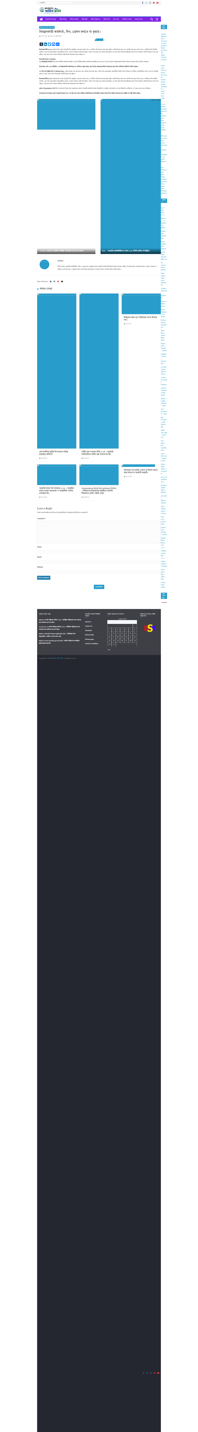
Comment (41, 518)
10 (113, 633)
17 (113, 637)
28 (130, 640)
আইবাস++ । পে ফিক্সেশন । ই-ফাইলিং (163, 223)
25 (118, 640)
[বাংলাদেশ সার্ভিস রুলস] (41, 19)
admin (51, 36)
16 (109, 637)
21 (130, 637)
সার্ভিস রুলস (106, 19)
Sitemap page (89, 639)
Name (39, 547)
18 (117, 637)
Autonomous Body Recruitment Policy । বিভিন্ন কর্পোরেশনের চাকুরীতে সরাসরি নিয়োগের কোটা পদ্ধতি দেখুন (99, 490)
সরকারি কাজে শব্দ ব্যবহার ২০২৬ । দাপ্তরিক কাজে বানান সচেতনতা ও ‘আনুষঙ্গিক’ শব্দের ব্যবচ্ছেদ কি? (56, 490)
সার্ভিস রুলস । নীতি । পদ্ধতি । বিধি (47, 27)
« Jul (108, 649)
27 (126, 640)
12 (122, 633)
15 (134, 633)
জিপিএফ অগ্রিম (74, 19)
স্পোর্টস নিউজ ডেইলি (163, 585)
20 (126, 637)
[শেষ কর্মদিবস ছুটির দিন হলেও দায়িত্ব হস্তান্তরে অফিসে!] (56, 294)
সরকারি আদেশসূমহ (50, 19)
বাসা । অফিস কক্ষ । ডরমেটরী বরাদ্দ (163, 445)
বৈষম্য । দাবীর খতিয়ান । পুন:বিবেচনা (164, 469)
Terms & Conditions (91, 643)
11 (117, 633)
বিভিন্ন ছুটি (84, 19)
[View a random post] (156, 19)
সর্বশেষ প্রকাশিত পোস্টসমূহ (164, 564)
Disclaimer (88, 630)
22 (135, 637)
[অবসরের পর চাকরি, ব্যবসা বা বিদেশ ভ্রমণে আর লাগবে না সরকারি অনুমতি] (138, 465)
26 (122, 640)
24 (113, 640)
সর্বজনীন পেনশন (126, 19)
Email (39, 557)
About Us (88, 622)
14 (130, 633)
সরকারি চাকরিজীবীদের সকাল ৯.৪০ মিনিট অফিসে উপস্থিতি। (126, 251)
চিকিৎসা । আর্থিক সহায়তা (164, 304)
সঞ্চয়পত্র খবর (138, 19)
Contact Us (88, 626)
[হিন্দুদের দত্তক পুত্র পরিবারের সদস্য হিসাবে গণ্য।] (141, 294)
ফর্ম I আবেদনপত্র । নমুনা (164, 412)
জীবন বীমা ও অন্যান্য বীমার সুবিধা (163, 335)
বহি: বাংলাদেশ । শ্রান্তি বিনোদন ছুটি (164, 422)
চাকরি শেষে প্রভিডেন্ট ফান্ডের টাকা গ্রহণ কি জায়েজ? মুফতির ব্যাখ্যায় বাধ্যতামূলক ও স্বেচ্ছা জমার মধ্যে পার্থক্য (164, 82)
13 (126, 633)
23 (109, 640)
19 (122, 637)
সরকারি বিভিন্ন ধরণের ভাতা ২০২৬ (163, 543)
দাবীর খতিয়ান (63, 19)
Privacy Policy (89, 635)
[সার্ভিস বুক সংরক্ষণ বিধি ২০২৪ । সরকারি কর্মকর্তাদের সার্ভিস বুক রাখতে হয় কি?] (99, 294)
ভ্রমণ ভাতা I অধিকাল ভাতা (164, 480)
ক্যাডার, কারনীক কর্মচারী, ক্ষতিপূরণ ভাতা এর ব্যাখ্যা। (61, 251)
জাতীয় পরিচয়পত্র (95, 19)
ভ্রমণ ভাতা (116, 19)
